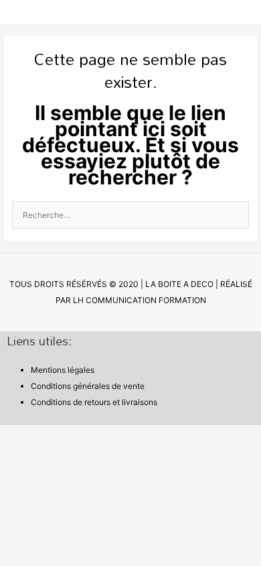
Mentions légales (62, 370)
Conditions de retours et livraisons (94, 402)
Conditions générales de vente (88, 386)
